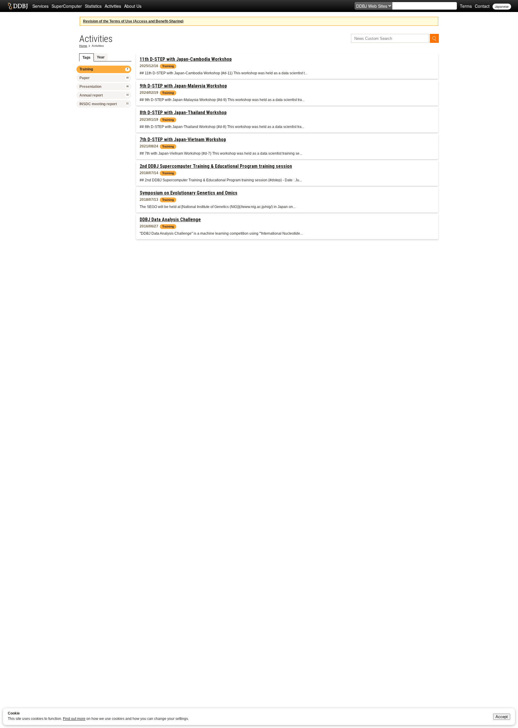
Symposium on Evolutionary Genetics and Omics (188, 193)
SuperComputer (67, 6)
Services (40, 6)
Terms (466, 6)
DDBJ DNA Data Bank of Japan (18, 6)
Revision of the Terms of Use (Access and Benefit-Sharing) (133, 21)
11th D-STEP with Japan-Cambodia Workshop (186, 59)
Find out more (74, 719)
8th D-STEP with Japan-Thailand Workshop (183, 112)
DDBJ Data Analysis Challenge (170, 219)
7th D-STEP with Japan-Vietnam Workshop (183, 139)
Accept (502, 717)
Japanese (502, 6)
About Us (132, 6)
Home (83, 45)
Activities (113, 6)
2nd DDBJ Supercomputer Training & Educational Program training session (216, 166)
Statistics (93, 6)
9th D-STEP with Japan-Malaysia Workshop (183, 86)
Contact (482, 6)
